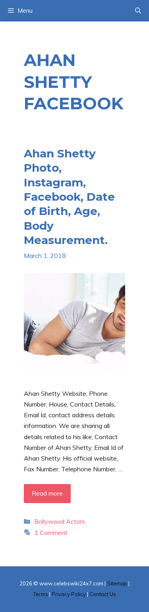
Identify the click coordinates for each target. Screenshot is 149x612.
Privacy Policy (69, 594)
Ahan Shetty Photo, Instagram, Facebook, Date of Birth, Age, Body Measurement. (69, 197)
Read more (47, 493)
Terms (40, 594)
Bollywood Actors (59, 521)
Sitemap (117, 583)
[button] (138, 10)
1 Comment (51, 532)
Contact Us (102, 594)
